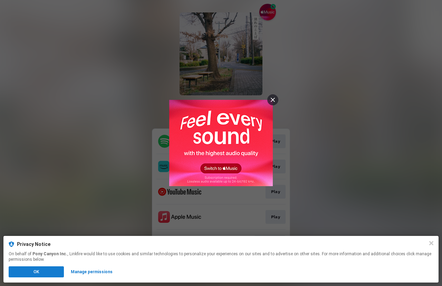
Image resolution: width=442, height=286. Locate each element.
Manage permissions (92, 271)
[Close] (431, 243)
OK (36, 271)
